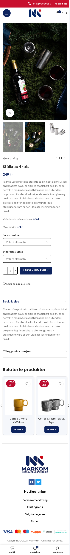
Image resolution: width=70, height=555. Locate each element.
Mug (15, 158)
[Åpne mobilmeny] (7, 13)
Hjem (6, 158)
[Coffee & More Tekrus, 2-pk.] (51, 397)
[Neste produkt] (65, 158)
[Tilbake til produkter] (60, 158)
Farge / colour (11, 235)
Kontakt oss (61, 3)
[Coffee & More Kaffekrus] (18, 397)
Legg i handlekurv (35, 270)
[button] (6, 71)
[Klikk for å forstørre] (10, 113)
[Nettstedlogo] (35, 12)
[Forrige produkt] (56, 158)
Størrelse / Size (12, 251)
